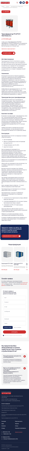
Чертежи (17, 423)
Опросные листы (18, 421)
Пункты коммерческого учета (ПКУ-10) (9, 418)
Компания (3, 421)
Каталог (7, 11)
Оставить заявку (7, 53)
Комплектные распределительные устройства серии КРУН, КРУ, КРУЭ (13, 415)
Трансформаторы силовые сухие (8, 410)
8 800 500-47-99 (17, 2)
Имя (5, 297)
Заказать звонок (18, 432)
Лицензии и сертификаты (20, 428)
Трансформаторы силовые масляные (9, 408)
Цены (2, 423)
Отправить (14, 332)
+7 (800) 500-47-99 (7, 434)
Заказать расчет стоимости (10, 236)
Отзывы (3, 428)
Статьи (16, 426)
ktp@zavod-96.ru (6, 437)
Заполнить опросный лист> (8, 49)
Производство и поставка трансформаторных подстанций (12, 396)
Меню (27, 2)
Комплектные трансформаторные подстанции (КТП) (12, 405)
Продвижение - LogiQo (5, 448)
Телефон (6, 302)
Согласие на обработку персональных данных (9, 446)
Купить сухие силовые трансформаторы (10, 400)
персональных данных (18, 335)
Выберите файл (7, 327)
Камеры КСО (4, 412)
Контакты (3, 426)
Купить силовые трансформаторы (9, 399)
